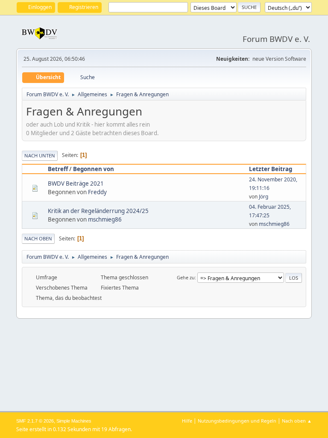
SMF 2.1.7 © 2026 (35, 420)
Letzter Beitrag (270, 169)
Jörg (263, 196)
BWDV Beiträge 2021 (76, 183)
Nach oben (38, 238)
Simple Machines (73, 420)
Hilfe (187, 420)
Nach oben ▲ (297, 420)
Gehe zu (186, 277)
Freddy (97, 192)
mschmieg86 (105, 219)
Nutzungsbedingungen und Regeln (237, 420)
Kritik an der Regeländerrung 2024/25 (98, 211)
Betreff (58, 169)
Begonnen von (93, 169)
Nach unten (39, 155)
